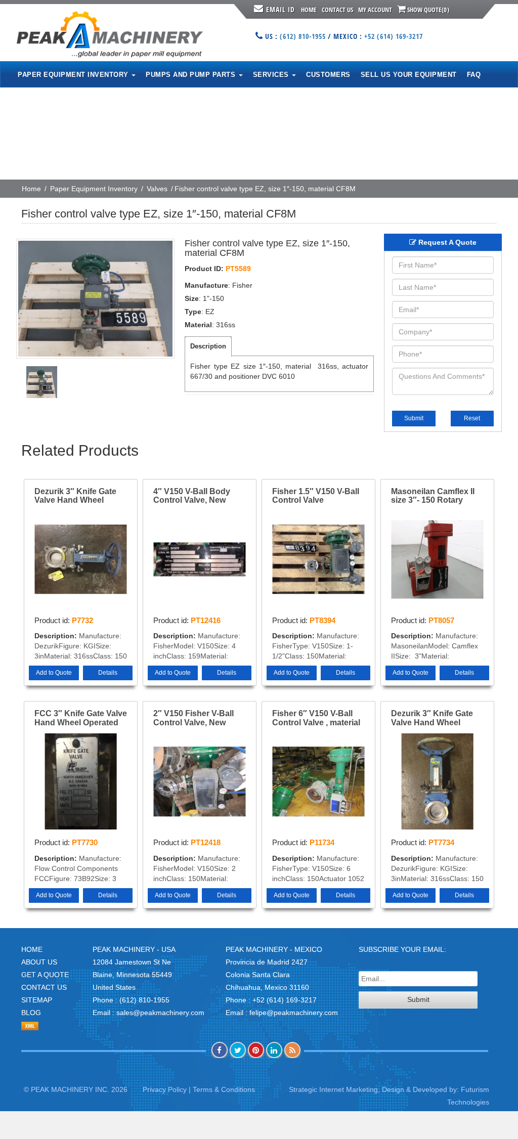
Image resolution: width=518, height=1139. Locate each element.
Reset (472, 418)
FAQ (474, 74)
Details (107, 672)
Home (309, 9)
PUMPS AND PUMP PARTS (192, 74)
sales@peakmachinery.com (160, 1013)
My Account (375, 9)
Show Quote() (427, 9)
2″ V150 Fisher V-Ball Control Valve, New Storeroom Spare (193, 718)
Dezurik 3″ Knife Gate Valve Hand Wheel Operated (75, 496)
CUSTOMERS (328, 74)
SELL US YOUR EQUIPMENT (409, 74)
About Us (39, 962)
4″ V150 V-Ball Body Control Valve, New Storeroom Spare (191, 496)
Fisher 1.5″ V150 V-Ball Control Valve (315, 496)
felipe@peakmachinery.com (293, 1013)
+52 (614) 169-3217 (393, 36)
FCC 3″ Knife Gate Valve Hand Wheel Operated (80, 718)
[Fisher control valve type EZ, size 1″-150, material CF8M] (95, 299)
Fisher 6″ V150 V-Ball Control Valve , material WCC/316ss (316, 718)
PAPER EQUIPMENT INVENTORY (74, 74)
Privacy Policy (165, 1089)
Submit (413, 418)
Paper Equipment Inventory (94, 189)
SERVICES (272, 74)
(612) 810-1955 (303, 36)
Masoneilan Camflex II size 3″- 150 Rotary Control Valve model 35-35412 (436, 496)
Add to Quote (54, 672)
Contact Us (337, 9)
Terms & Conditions (224, 1089)
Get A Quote (45, 975)
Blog (31, 1013)
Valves (157, 189)
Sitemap (36, 1000)
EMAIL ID (280, 9)
